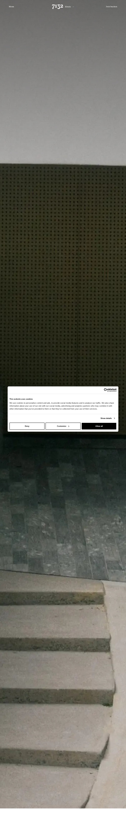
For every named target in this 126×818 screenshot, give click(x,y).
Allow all (99, 426)
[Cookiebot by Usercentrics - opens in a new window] (106, 390)
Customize (61, 426)
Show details (106, 418)
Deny (27, 426)
